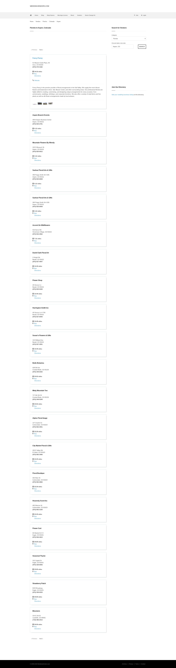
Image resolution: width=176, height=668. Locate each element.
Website (37, 80)
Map (35, 74)
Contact (143, 664)
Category (114, 35)
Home (36, 15)
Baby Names (50, 15)
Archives (124, 664)
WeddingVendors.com (39, 6)
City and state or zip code (119, 43)
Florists (45, 21)
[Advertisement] (68, 38)
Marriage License (63, 15)
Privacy (131, 664)
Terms (137, 664)
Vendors (79, 15)
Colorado (51, 21)
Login (144, 15)
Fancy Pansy (37, 58)
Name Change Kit (90, 15)
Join (137, 15)
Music (72, 15)
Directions (37, 76)
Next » (41, 50)
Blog (42, 15)
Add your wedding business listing (122, 94)
